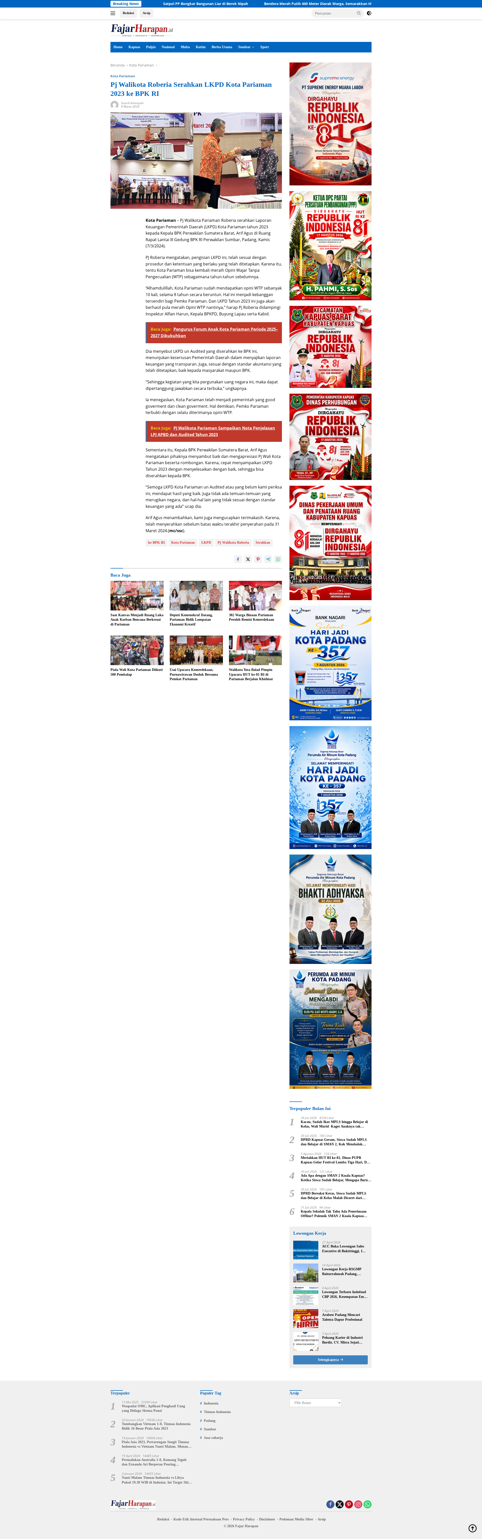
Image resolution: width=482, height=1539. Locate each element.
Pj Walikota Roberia (233, 542)
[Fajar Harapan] (141, 30)
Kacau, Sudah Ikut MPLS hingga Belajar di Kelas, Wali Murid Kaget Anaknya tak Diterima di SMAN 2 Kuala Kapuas (334, 1124)
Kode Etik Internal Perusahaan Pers (201, 1519)
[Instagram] (358, 1504)
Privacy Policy (244, 1519)
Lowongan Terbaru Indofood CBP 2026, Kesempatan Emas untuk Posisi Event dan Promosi (344, 1294)
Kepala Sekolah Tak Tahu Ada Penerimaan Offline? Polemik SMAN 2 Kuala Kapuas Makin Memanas (334, 1214)
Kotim (201, 47)
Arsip (146, 13)
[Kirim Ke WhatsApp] (278, 559)
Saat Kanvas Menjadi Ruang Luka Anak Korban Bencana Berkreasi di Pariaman (136, 619)
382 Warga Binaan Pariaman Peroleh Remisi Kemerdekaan (251, 617)
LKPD (206, 542)
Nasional (168, 47)
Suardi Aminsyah (132, 103)
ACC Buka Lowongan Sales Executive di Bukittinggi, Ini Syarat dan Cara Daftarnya (343, 1248)
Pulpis (151, 47)
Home (118, 47)
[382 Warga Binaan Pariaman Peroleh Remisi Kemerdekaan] (255, 596)
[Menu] (113, 13)
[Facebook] (330, 1504)
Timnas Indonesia (217, 1412)
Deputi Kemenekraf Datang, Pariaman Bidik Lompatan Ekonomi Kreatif (191, 619)
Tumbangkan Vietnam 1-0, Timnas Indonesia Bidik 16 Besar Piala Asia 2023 (156, 1426)
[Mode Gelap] (369, 13)
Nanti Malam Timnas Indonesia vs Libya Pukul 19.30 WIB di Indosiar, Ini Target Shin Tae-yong (156, 1480)
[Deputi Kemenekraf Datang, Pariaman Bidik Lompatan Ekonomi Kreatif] (196, 596)
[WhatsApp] (368, 1504)
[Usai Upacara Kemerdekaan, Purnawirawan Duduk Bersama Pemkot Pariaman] (196, 650)
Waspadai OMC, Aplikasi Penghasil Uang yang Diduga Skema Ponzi (153, 1408)
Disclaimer (267, 1519)
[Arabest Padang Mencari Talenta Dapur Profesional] (305, 1318)
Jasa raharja (213, 1438)
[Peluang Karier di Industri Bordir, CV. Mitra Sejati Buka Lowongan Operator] (305, 1341)
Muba (185, 47)
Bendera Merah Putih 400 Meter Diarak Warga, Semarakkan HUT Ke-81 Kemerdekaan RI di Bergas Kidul (291, 4)
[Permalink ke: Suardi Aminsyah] (114, 104)
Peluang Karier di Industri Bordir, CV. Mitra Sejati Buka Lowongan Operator (342, 1340)
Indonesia (211, 1403)
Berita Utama (222, 47)
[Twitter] (340, 1504)
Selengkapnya (329, 1360)
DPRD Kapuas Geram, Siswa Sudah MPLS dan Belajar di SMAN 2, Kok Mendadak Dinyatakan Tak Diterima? (334, 1142)
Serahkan (263, 542)
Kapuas (134, 47)
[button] (359, 13)
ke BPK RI (156, 542)
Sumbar (244, 47)
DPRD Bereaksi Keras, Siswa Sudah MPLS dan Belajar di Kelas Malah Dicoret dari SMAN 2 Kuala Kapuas (333, 1196)
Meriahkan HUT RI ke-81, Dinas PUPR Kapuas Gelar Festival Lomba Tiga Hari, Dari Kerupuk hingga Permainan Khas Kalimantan (336, 1160)
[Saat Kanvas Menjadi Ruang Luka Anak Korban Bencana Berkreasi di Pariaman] (137, 596)
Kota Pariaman (122, 76)
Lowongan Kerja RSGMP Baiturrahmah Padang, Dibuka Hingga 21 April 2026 (344, 1271)
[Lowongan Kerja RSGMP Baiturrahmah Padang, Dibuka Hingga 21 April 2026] (305, 1273)
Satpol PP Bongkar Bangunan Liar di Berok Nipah (143, 4)
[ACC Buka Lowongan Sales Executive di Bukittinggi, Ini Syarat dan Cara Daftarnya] (305, 1250)
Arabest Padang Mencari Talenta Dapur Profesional (342, 1317)
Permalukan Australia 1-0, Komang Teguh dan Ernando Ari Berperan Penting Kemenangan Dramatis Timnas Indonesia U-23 (156, 1462)
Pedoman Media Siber (296, 1519)
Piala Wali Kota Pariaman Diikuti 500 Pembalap (136, 672)
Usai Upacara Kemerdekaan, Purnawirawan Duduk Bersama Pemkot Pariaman (194, 674)
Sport (264, 47)
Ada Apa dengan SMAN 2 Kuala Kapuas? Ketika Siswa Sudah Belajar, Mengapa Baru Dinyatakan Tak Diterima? (334, 1178)
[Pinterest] (349, 1504)
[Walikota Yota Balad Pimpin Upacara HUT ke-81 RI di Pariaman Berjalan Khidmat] (255, 650)
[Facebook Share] (238, 559)
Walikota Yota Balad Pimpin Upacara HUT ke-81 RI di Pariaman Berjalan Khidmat (251, 674)
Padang (209, 1421)
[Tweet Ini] (248, 559)
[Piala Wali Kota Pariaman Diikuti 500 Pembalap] (137, 650)
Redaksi (128, 13)
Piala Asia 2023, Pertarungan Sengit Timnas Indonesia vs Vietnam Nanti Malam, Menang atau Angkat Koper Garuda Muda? (156, 1444)
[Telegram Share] (268, 559)
